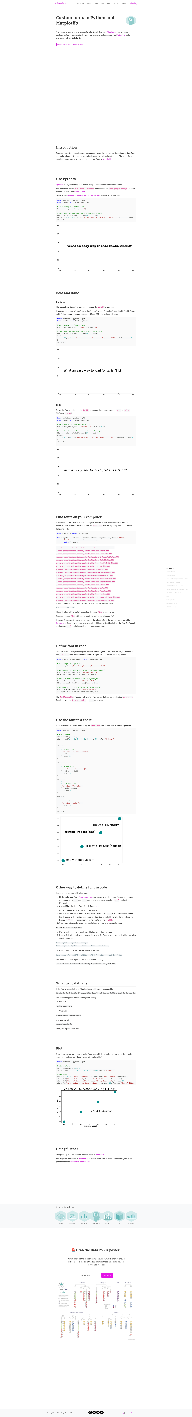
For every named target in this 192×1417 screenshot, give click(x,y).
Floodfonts (83, 897)
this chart (82, 1159)
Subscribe (133, 3)
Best (102, 3)
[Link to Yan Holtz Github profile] (90, 1412)
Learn (124, 3)
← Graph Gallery (61, 3)
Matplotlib (111, 32)
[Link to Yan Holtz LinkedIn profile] (98, 1412)
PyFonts (59, 185)
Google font (61, 623)
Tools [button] (89, 3)
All (96, 3)
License (127, 1413)
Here (91, 897)
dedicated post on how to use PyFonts (84, 196)
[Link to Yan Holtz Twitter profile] (94, 1412)
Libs (108, 3)
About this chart (78, 44)
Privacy (122, 1413)
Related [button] (115, 3)
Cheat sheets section (63, 44)
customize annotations (80, 1162)
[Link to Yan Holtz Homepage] (102, 1412)
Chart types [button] (80, 3)
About (132, 1413)
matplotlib (100, 1155)
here (97, 906)
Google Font (79, 192)
